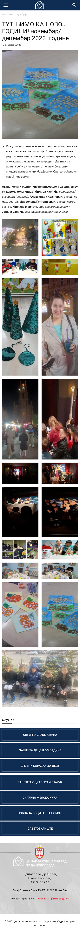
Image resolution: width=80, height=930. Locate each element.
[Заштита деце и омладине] (40, 750)
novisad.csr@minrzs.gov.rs (53, 898)
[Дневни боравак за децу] (40, 766)
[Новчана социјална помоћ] (40, 813)
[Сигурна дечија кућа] (40, 735)
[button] (74, 5)
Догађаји (22, 14)
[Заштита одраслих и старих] (40, 782)
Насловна (7, 14)
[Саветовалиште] (40, 829)
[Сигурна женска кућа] (40, 798)
